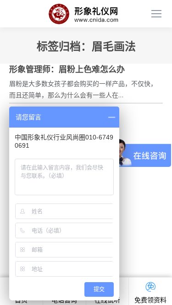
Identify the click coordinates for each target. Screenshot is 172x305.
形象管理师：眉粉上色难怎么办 (67, 69)
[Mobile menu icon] (156, 13)
